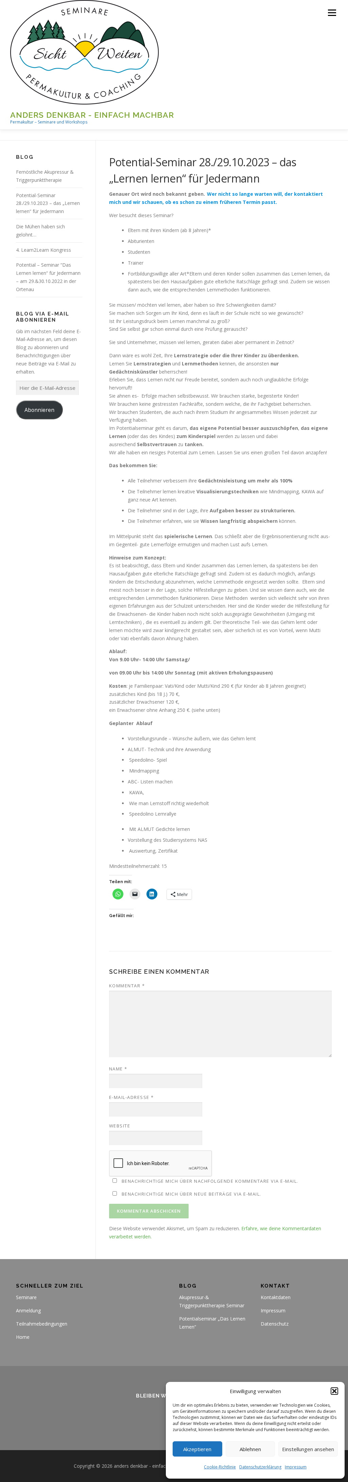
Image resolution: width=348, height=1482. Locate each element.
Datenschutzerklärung (260, 1467)
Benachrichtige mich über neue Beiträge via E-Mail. (191, 1194)
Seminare (26, 1297)
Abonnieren (39, 410)
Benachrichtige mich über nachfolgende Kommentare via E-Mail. (210, 1181)
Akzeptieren (197, 1449)
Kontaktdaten (276, 1297)
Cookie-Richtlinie (220, 1467)
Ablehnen (250, 1449)
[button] (334, 1391)
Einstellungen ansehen (308, 1449)
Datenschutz (275, 1323)
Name (118, 1069)
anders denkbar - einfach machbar (92, 114)
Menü (332, 13)
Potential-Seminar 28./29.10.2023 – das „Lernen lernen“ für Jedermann (48, 203)
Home (23, 1337)
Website (119, 1126)
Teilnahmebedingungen (41, 1323)
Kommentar (127, 986)
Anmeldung (28, 1310)
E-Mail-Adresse (131, 1097)
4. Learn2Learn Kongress (43, 250)
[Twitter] (149, 1414)
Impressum (296, 1467)
